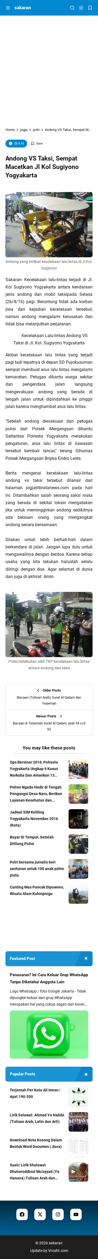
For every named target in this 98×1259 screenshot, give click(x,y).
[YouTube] (76, 1214)
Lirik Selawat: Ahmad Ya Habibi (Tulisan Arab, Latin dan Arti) (37, 1118)
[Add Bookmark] (37, 143)
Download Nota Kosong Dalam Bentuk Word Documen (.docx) (36, 1143)
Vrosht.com (58, 1250)
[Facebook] (22, 1214)
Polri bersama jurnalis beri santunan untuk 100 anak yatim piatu (37, 868)
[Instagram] (58, 1214)
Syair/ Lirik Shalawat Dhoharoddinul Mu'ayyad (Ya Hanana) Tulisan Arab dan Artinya (34, 1172)
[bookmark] (90, 7)
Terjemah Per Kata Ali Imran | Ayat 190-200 (35, 1093)
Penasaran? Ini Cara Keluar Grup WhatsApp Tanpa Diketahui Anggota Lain (49, 978)
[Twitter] (40, 1214)
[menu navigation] (7, 7)
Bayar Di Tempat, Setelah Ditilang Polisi (32, 840)
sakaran (22, 7)
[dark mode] (81, 7)
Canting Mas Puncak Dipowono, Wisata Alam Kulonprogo (37, 890)
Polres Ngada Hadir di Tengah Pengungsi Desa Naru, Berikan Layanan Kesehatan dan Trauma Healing (36, 794)
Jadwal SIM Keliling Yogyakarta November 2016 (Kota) (34, 818)
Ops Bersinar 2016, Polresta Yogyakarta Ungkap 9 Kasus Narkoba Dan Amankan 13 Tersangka (34, 769)
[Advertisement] (49, 67)
